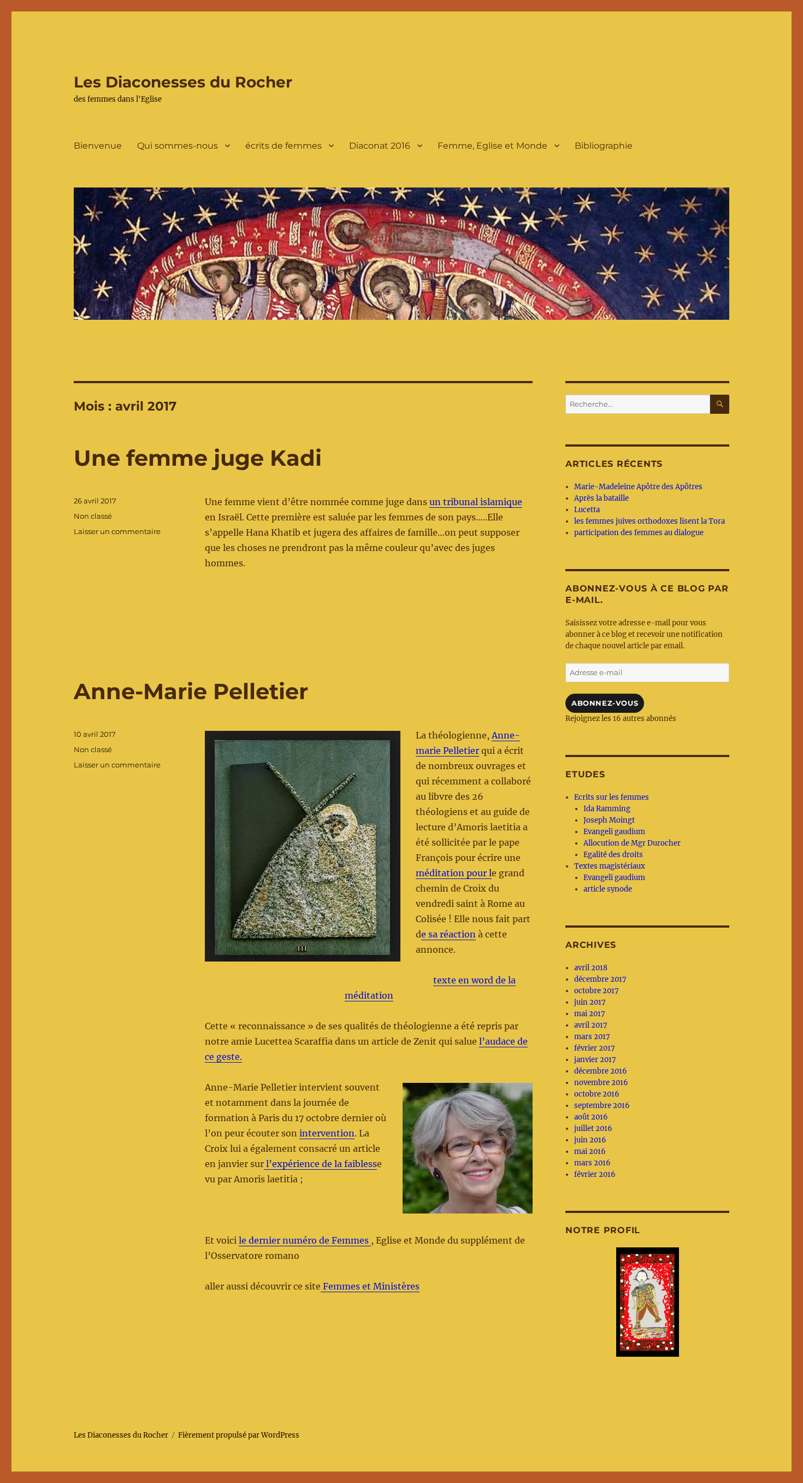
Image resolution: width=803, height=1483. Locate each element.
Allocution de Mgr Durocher (632, 843)
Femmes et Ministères (370, 1286)
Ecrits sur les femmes (611, 797)
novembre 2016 (601, 1082)
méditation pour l (454, 872)
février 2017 (594, 1048)
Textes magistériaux (609, 866)
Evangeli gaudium (614, 831)
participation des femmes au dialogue (639, 532)
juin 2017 (590, 1002)
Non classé (93, 516)
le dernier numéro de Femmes (305, 1240)
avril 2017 (590, 1025)
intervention (327, 1133)
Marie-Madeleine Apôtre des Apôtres (638, 486)
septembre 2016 (602, 1105)
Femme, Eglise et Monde (492, 145)
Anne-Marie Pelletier (191, 691)
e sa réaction (448, 934)
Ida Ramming (606, 808)
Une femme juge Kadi (198, 457)
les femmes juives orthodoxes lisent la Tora (649, 521)
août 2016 (591, 1117)
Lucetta (587, 509)
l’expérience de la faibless (320, 1163)
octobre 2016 (596, 1094)
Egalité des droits (613, 854)
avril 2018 (590, 967)
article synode (607, 889)
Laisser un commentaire (117, 531)
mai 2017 (589, 1013)
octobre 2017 (596, 990)
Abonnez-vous (604, 703)
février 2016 (595, 1174)
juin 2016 (590, 1140)
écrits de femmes (283, 145)
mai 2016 (590, 1151)
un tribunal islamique (475, 501)
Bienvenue (98, 145)
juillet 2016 (593, 1128)
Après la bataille (601, 498)
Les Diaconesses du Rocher (183, 82)
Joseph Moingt (609, 820)
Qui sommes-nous (177, 145)
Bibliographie (604, 145)
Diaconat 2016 (379, 145)
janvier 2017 (595, 1059)
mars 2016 (592, 1163)
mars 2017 (592, 1036)
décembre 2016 (600, 1071)
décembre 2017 (600, 979)
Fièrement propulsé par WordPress (238, 1435)
